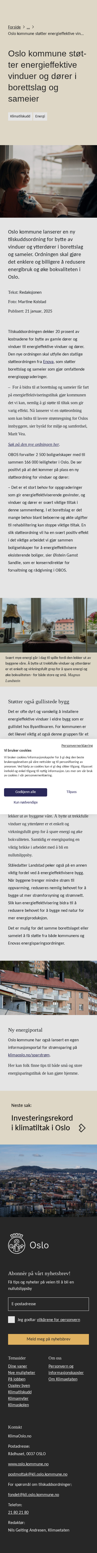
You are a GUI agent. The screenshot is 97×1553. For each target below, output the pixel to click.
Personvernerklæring (77, 745)
